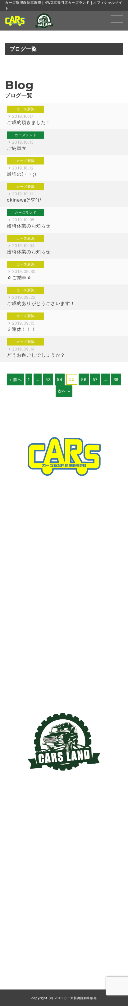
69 (116, 379)
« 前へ (15, 379)
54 (59, 379)
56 (83, 379)
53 (48, 379)
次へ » (64, 391)
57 (95, 379)
